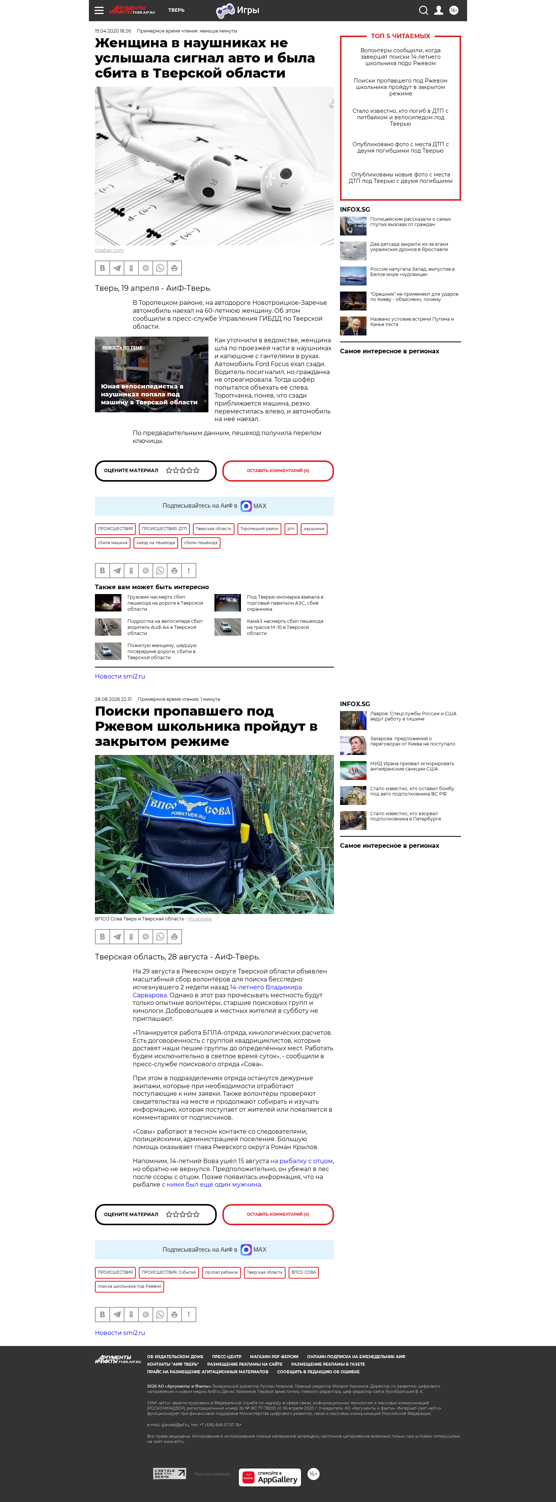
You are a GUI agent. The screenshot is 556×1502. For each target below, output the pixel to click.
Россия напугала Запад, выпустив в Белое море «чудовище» (412, 272)
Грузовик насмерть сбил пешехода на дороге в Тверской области (165, 603)
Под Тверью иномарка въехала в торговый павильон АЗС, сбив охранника (285, 603)
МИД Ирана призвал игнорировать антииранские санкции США (412, 766)
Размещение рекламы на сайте (245, 1364)
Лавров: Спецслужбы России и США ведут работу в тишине (413, 716)
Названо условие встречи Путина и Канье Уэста (412, 322)
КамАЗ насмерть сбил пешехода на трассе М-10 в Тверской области (285, 627)
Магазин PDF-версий (274, 1356)
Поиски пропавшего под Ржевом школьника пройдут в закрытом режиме (400, 87)
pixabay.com (109, 250)
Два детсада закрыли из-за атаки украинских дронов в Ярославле (409, 247)
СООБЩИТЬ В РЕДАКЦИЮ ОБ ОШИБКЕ (318, 1371)
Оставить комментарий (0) (278, 470)
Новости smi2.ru (120, 676)
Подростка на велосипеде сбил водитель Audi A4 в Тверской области (165, 627)
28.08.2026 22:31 (113, 699)
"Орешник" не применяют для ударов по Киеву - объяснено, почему (414, 297)
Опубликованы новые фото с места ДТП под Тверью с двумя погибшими (401, 178)
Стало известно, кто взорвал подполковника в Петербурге (405, 816)
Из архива (199, 919)
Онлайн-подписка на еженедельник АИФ (356, 1356)
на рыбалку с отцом (301, 1161)
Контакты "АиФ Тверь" (173, 1364)
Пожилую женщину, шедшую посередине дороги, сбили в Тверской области (162, 651)
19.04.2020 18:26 (113, 31)
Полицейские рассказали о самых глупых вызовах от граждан (410, 222)
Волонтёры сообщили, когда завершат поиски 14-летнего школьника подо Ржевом (400, 57)
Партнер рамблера (212, 1474)
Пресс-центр (226, 1356)
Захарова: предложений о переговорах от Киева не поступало (412, 741)
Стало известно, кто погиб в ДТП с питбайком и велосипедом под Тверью (401, 117)
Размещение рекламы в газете (328, 1364)
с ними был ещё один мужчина (211, 1184)
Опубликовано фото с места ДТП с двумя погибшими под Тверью (401, 147)
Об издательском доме (175, 1356)
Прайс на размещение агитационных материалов (208, 1371)
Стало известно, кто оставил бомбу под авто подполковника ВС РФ (412, 791)
